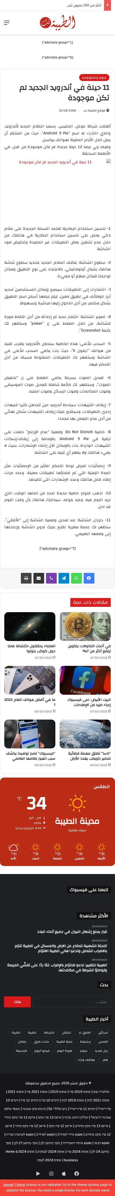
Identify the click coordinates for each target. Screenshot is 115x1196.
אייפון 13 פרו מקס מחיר (19, 1117)
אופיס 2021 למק (98, 1100)
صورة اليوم (64, 1051)
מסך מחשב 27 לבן (26, 1143)
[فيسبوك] (89, 578)
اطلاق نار (85, 1032)
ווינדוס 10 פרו (50, 1100)
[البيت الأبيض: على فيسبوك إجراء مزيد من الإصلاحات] (85, 680)
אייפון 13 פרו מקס (50, 1117)
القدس (103, 1041)
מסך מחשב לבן (50, 1143)
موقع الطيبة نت (94, 110)
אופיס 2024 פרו (78, 1151)
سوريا (83, 1051)
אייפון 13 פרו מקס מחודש (91, 1126)
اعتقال (66, 1032)
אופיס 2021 (16, 1092)
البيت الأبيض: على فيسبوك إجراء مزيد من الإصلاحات (89, 702)
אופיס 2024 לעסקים (50, 1151)
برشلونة (85, 1041)
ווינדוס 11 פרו (30, 1100)
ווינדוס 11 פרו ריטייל (82, 1109)
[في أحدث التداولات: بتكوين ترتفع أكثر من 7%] (85, 626)
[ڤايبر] (51, 578)
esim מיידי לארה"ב (70, 1134)
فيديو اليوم (42, 1051)
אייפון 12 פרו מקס (60, 1126)
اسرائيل (103, 1032)
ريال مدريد (101, 1051)
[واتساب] (76, 578)
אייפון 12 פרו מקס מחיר (30, 1126)
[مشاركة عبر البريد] (38, 578)
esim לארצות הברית (19, 1134)
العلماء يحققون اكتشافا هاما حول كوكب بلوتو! (31, 649)
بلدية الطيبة (64, 1041)
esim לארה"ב (45, 1134)
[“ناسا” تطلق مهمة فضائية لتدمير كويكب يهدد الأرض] (85, 734)
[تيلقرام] (64, 578)
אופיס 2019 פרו (80, 1092)
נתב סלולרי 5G (57, 1109)
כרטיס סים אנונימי (34, 1109)
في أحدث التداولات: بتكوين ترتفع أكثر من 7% (89, 649)
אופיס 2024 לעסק (49, 1160)
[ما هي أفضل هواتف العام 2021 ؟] (29, 680)
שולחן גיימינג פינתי (76, 1117)
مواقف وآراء (86, 1060)
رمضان (22, 1041)
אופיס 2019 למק (73, 1100)
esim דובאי (101, 1143)
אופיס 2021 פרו (37, 1092)
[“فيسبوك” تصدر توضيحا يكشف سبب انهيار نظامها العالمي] (29, 734)
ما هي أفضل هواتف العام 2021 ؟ (29, 702)
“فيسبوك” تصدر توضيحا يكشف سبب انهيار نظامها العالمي (30, 756)
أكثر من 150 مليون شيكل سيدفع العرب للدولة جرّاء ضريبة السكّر (54, 5)
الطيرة (16, 1032)
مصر (105, 1060)
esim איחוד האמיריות (77, 1143)
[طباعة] (26, 578)
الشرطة (49, 1032)
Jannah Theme (14, 1185)
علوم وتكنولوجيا (94, 77)
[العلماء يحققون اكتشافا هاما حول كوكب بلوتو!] (29, 626)
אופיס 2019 (58, 1092)
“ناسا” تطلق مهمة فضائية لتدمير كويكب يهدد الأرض (89, 756)
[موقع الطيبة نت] (57, 23)
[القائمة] (6, 25)
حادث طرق (41, 1041)
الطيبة (32, 1032)
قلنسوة (21, 1051)
